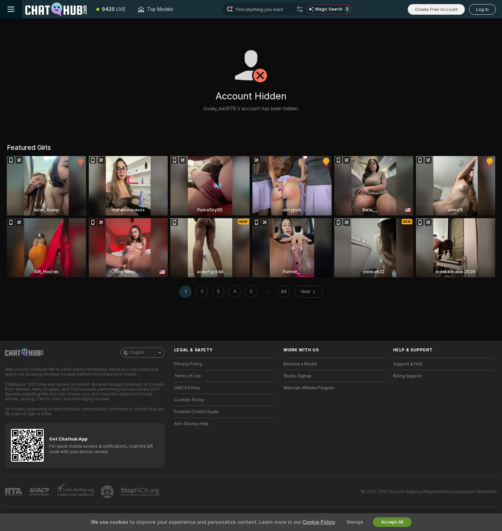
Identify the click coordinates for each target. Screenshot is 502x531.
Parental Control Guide (196, 411)
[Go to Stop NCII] (141, 492)
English (137, 352)
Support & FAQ (407, 364)
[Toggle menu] (11, 9)
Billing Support (407, 376)
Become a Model (300, 364)
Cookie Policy (319, 522)
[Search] (300, 9)
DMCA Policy (187, 388)
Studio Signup (297, 376)
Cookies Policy (189, 399)
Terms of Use (187, 376)
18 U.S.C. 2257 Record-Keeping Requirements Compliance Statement (428, 491)
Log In (482, 9)
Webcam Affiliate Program (309, 388)
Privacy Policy (188, 364)
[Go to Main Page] (56, 9)
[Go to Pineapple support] (108, 491)
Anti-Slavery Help (191, 423)
